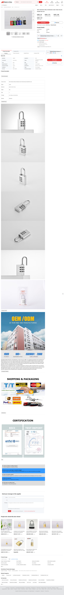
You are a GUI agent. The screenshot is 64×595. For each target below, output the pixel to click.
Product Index (49, 587)
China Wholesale (28, 587)
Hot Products (7, 587)
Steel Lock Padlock (5, 582)
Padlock (3, 575)
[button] (41, 53)
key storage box (18, 562)
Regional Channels (43, 587)
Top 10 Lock (29, 582)
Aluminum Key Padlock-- (36, 561)
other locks (49, 562)
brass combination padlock (36, 564)
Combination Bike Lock (35, 575)
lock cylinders (34, 562)
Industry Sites (38, 587)
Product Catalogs (15, 559)
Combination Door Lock (44, 575)
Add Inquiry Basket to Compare (18, 36)
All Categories (4, 5)
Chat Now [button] (57, 22)
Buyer (41, 5)
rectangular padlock (51, 564)
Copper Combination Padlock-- (5, 561)
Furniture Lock (8, 575)
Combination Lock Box (25, 575)
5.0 (50, 52)
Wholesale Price (33, 587)
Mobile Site (53, 587)
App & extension (51, 5)
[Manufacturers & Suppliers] (6, 2)
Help (45, 5)
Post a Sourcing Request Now (30, 511)
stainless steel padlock (4, 564)
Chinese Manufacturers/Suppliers (20, 587)
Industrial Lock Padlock (13, 582)
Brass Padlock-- (18, 561)
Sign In (39, 46)
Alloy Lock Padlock (22, 582)
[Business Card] (61, 55)
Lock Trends (35, 582)
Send (9, 511)
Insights (57, 587)
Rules (62, 5)
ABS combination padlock (51, 561)
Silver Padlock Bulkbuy (42, 582)
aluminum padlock (4, 562)
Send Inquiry (43, 22)
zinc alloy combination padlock (21, 564)
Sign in (62, 2)
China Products (12, 587)
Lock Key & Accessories (16, 575)
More (2, 584)
